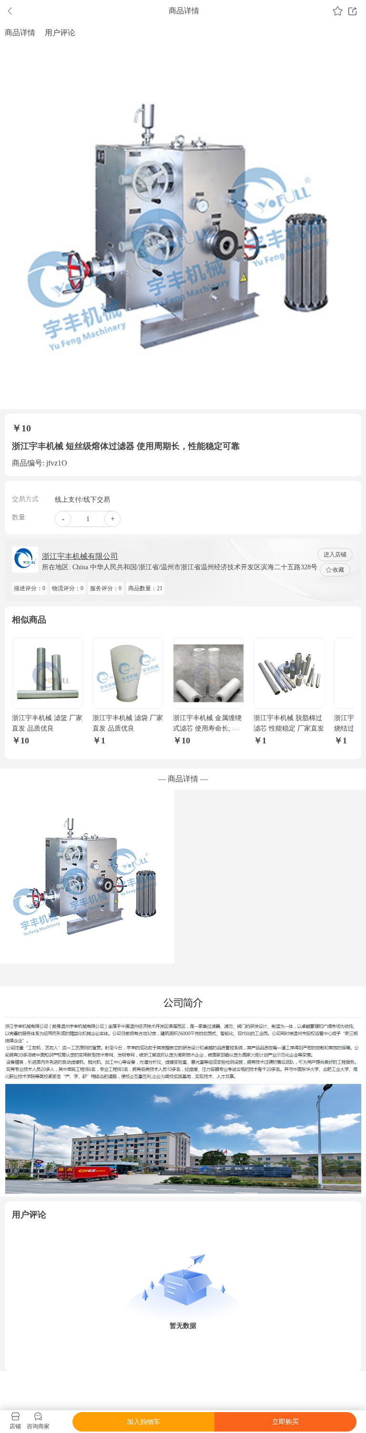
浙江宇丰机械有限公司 (80, 556)
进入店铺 (335, 554)
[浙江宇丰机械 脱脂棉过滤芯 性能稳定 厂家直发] (289, 673)
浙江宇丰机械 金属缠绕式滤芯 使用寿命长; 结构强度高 (207, 728)
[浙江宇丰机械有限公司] (25, 559)
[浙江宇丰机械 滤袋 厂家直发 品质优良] (127, 673)
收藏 (338, 569)
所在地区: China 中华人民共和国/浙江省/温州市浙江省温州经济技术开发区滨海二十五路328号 (179, 567)
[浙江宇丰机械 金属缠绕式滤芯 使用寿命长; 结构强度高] (208, 673)
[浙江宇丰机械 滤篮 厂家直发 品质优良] (47, 673)
